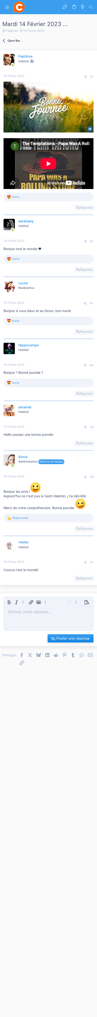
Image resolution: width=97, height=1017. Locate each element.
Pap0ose (12, 30)
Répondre (86, 207)
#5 (91, 427)
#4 (91, 365)
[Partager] (85, 77)
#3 (91, 303)
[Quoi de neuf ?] (83, 7)
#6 (91, 477)
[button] (7, 7)
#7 (91, 562)
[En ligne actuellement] (13, 65)
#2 (91, 241)
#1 (91, 76)
